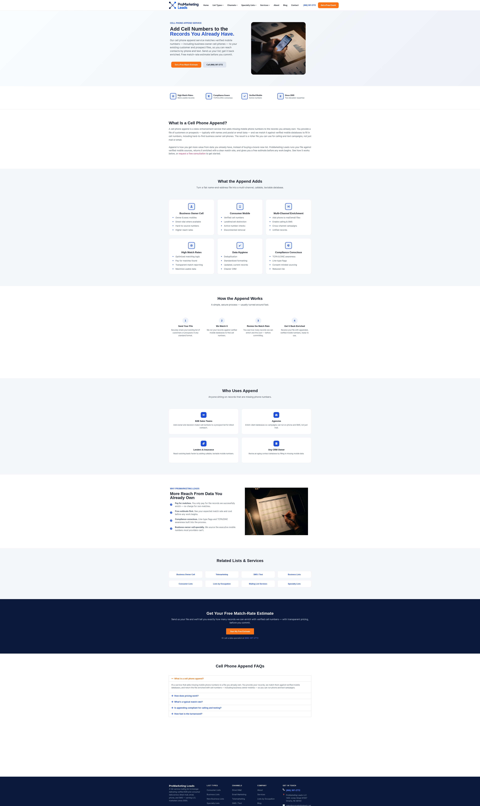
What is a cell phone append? (189, 678)
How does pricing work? (186, 696)
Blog (285, 5)
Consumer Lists (186, 584)
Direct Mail (237, 790)
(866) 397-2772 (309, 5)
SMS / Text (258, 574)
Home (206, 5)
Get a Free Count (328, 5)
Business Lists (294, 574)
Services (264, 5)
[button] (240, 679)
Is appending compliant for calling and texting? (197, 708)
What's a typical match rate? (188, 702)
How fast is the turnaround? (188, 714)
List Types (217, 5)
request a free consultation (192, 153)
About (276, 5)
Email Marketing (239, 794)
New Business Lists (215, 799)
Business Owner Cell (185, 574)
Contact (295, 5)
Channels (231, 5)
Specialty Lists (248, 5)
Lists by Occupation (222, 584)
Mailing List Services (258, 584)
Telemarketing (222, 574)
